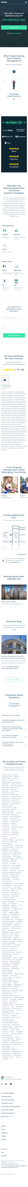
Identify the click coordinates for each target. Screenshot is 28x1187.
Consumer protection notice (9, 1167)
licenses (3, 1162)
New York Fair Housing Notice (9, 1164)
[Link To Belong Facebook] (3, 1084)
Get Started (14, 27)
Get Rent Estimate (14, 335)
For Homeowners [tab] (14, 703)
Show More (21, 554)
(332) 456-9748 (16, 33)
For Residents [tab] (14, 706)
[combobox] (14, 318)
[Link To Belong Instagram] (11, 1084)
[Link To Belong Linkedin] (7, 1084)
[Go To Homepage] (4, 2)
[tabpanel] (14, 729)
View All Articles (14, 679)
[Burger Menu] (26, 2)
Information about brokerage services (15, 1165)
